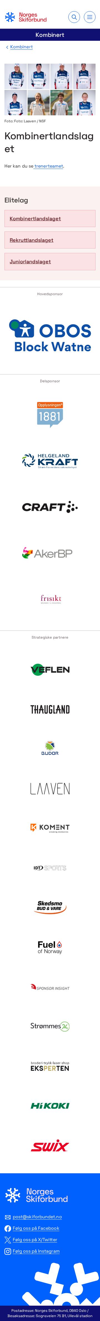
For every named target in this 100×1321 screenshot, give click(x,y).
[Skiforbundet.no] (25, 17)
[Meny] (90, 17)
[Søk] (74, 17)
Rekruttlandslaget (31, 240)
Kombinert (50, 35)
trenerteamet (48, 166)
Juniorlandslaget (30, 261)
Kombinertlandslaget (35, 218)
